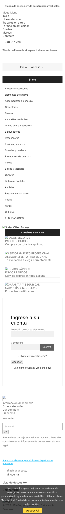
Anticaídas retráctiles (16, 119)
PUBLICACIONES (14, 218)
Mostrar (46, 347)
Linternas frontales (15, 181)
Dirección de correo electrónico (28, 329)
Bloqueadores (12, 131)
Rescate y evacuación (17, 193)
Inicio (32, 79)
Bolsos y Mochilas (14, 168)
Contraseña (17, 342)
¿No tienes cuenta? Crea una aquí (32, 367)
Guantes (9, 174)
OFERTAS (10, 211)
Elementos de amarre (16, 94)
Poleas (8, 162)
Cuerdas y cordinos (15, 150)
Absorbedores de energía (19, 100)
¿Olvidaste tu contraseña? (32, 356)
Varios (8, 205)
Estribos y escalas (14, 144)
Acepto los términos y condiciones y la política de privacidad (27, 462)
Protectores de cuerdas (18, 156)
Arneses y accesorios (16, 88)
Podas (8, 199)
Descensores (12, 137)
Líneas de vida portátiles (18, 125)
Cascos (9, 113)
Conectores (11, 107)
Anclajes (9, 187)
